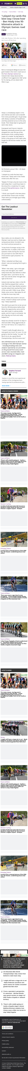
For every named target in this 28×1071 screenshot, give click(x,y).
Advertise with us (6, 1054)
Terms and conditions (7, 1033)
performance (15, 188)
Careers (4, 1051)
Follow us (15, 65)
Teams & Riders (12, 11)
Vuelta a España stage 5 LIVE (17, 7)
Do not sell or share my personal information (13, 1057)
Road (3, 365)
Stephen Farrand (12, 33)
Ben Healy (20, 11)
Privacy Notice (22, 223)
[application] (14, 154)
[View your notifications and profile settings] (15, 3)
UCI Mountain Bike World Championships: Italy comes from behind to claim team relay (14, 974)
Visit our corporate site (14, 1022)
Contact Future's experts (8, 1037)
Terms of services (20, 222)
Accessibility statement (8, 1047)
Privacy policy (5, 1040)
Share (5, 65)
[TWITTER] (10, 375)
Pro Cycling (4, 11)
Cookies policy (5, 1044)
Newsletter (23, 65)
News (3, 34)
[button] (26, 3)
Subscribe (19, 3)
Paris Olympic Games (11, 74)
